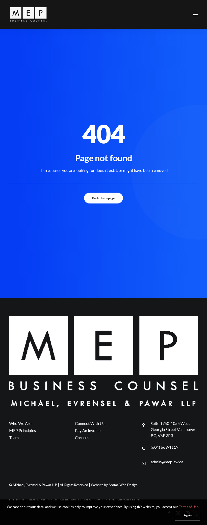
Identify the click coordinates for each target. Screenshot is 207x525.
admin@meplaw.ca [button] (167, 461)
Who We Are (20, 423)
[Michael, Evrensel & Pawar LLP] (37, 14)
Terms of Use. (189, 507)
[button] (195, 14)
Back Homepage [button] (103, 198)
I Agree (187, 515)
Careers (82, 437)
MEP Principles (22, 430)
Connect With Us (90, 423)
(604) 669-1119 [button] (164, 447)
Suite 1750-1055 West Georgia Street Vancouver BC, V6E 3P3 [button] (173, 429)
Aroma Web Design (123, 485)
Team (14, 437)
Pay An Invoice (87, 430)
